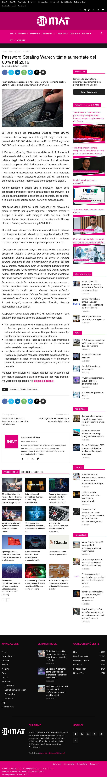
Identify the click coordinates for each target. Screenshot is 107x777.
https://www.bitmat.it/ (29, 441)
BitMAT (4, 2)
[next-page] (8, 600)
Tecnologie (61, 33)
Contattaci (22, 6)
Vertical (85, 33)
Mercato (74, 33)
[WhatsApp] (24, 72)
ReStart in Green (80, 2)
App (11, 40)
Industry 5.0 (54, 2)
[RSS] (94, 10)
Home (4, 51)
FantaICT (9, 698)
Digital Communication (15, 690)
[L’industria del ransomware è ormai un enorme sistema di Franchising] (59, 513)
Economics (10, 694)
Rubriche (6, 681)
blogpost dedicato (44, 380)
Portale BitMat (14, 51)
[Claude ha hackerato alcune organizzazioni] (59, 542)
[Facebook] (80, 10)
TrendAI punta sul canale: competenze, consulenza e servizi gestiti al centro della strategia (88, 150)
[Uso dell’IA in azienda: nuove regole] (76, 368)
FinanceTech (8, 706)
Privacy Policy (82, 764)
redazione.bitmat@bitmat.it (52, 753)
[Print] (43, 72)
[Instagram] (84, 10)
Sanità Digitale (66, 2)
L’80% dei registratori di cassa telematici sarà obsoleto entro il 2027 (92, 563)
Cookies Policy (69, 764)
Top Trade (22, 2)
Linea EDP (32, 2)
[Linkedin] (89, 10)
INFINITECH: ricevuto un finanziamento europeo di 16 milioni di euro (15, 421)
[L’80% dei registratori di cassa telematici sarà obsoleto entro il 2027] (76, 561)
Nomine (5, 668)
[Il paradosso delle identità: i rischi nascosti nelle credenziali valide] (35, 542)
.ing (3, 702)
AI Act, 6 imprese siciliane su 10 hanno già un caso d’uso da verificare (93, 343)
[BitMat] (53, 21)
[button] (101, 33)
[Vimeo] (103, 10)
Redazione (94, 764)
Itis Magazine (43, 2)
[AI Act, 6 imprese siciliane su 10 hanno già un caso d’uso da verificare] (76, 342)
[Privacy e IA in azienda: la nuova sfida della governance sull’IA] (76, 380)
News (12, 33)
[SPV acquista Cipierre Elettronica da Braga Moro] (76, 318)
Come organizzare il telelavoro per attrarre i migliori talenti (53, 420)
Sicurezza (34, 33)
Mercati (5, 664)
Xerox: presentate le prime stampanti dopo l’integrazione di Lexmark (93, 434)
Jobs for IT (9, 685)
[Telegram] (30, 72)
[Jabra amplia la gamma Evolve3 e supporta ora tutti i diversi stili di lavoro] (76, 418)
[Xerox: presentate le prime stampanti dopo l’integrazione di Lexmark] (76, 432)
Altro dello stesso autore (32, 472)
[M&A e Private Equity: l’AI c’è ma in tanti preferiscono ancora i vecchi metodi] (76, 544)
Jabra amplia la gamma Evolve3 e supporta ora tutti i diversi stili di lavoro (93, 419)
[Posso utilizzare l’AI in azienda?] (76, 356)
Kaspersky (13, 389)
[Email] (37, 72)
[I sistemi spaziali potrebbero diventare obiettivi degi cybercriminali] (35, 485)
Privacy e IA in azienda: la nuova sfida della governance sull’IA (93, 381)
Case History (47, 33)
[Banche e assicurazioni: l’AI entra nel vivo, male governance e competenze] (76, 593)
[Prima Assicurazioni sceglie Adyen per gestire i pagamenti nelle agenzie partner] (76, 576)
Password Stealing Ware (29, 389)
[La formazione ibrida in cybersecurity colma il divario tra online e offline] (12, 513)
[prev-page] (3, 600)
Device (5, 677)
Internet (22, 33)
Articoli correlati (11, 472)
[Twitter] (98, 10)
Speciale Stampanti (9, 6)
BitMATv (13, 2)
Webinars (21, 40)
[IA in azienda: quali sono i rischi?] (76, 394)
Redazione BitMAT (11, 66)
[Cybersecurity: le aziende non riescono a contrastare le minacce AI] (35, 513)
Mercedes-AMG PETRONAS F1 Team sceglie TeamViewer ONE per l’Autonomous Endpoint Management (93, 516)
